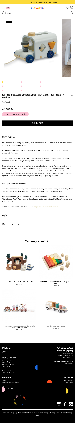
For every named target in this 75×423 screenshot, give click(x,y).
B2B (37, 415)
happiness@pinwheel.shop (10, 382)
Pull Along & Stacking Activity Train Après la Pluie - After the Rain (19, 326)
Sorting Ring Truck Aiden (56, 326)
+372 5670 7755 (7, 388)
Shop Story (7, 412)
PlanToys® (6, 102)
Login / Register (68, 380)
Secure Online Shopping (63, 412)
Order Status (69, 382)
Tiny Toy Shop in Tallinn (19, 412)
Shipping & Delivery (48, 412)
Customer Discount (35, 412)
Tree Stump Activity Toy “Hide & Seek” (19, 282)
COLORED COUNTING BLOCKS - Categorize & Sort (56, 282)
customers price (19, 114)
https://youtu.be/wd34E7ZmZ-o (47, 207)
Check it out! (69, 363)
